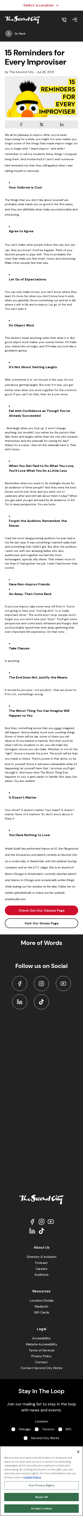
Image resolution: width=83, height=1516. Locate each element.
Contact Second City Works (41, 1368)
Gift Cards (41, 1312)
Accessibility (41, 1338)
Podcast (41, 1263)
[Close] (78, 1451)
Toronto (48, 1429)
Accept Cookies (41, 1508)
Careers (41, 1269)
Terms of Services (42, 1350)
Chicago (25, 1429)
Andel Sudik (12, 848)
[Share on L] (21, 124)
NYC (69, 1429)
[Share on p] (62, 124)
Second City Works (45, 1438)
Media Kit (41, 1306)
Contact (41, 1362)
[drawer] (74, 20)
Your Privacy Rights (41, 1485)
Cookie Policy (32, 1477)
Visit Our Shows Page (42, 923)
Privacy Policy (41, 1356)
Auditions (41, 1275)
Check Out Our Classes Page (42, 910)
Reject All (41, 1497)
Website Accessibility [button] (41, 1344)
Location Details (42, 1300)
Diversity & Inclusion (41, 1257)
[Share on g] (41, 124)
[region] (41, 1481)
